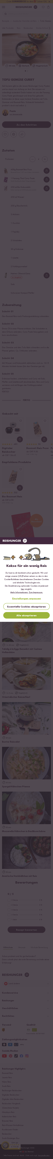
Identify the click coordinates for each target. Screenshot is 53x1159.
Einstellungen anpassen (26, 598)
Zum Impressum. (36, 592)
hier (22, 589)
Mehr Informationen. (19, 592)
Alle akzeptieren (26, 615)
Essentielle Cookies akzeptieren (26, 607)
